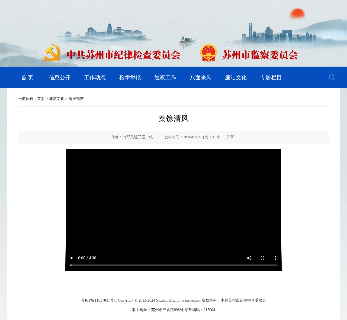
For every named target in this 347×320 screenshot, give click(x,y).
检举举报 (130, 77)
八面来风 (200, 77)
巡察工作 (165, 77)
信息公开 (59, 77)
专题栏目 (271, 77)
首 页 (27, 77)
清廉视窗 (76, 99)
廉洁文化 (236, 77)
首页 (41, 99)
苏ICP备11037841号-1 (99, 300)
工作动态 (95, 77)
